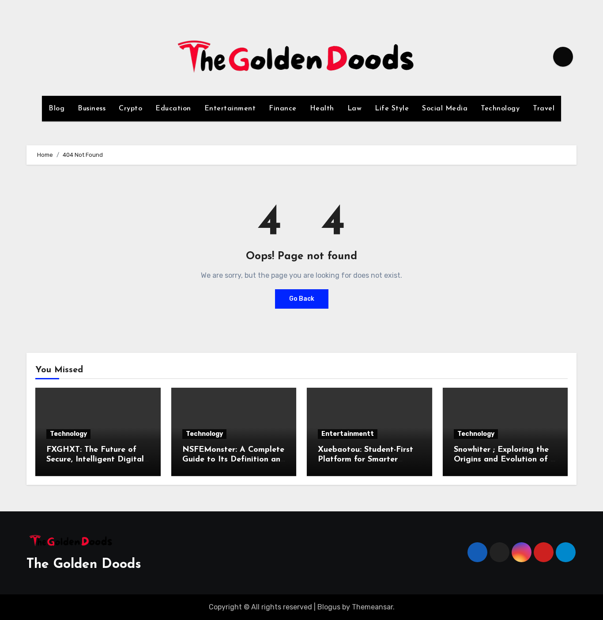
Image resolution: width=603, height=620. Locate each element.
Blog (56, 108)
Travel (543, 108)
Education (173, 108)
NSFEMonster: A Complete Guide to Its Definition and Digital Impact (233, 459)
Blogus (328, 607)
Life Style (392, 108)
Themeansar (372, 607)
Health (322, 108)
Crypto (130, 108)
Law (354, 108)
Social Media (444, 108)
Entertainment (230, 108)
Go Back (301, 298)
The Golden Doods (83, 564)
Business (92, 108)
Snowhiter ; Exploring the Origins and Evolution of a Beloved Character (504, 459)
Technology (500, 108)
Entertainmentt (347, 434)
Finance (283, 108)
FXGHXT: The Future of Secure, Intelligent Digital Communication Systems (95, 459)
